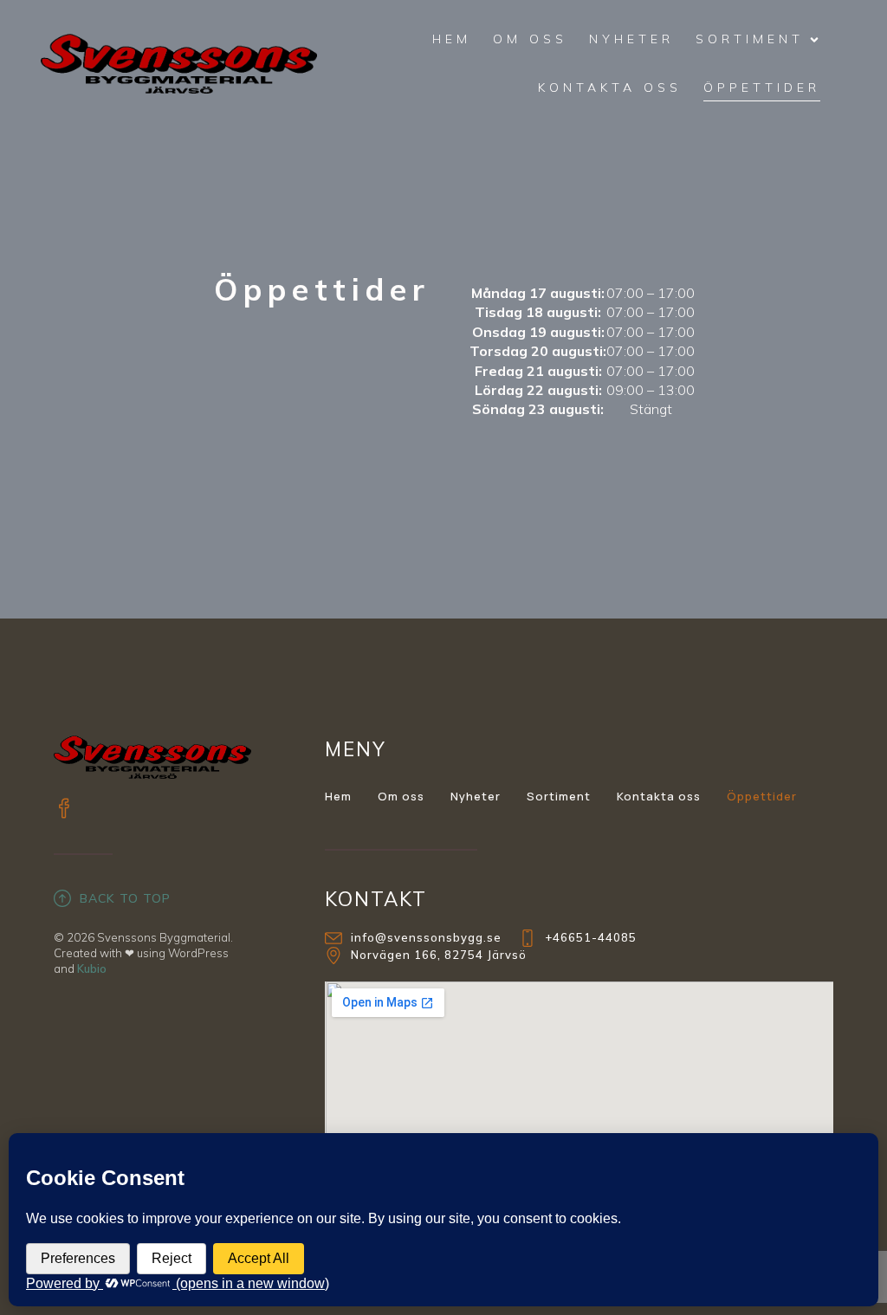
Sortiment (559, 796)
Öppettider (761, 87)
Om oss (530, 39)
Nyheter (631, 39)
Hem (451, 39)
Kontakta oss (610, 87)
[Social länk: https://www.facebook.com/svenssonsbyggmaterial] (73, 807)
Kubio (92, 968)
